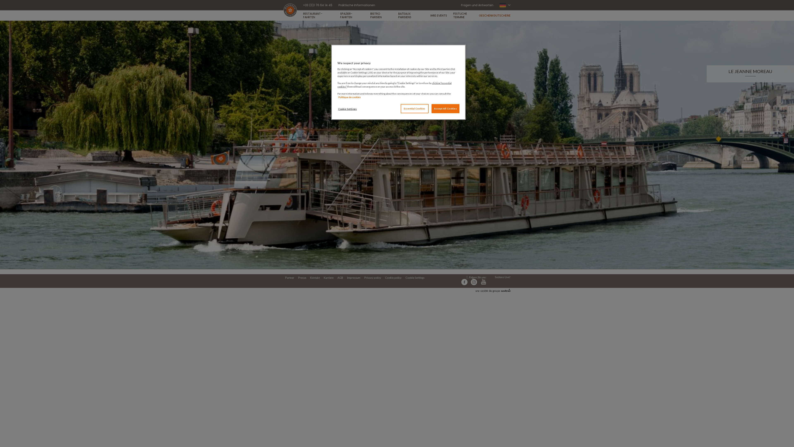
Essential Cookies (414, 108)
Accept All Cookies (445, 108)
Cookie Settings (347, 109)
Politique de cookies (349, 97)
